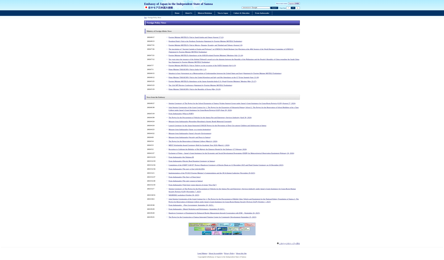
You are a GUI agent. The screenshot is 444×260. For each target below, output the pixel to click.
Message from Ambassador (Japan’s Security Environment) (190, 133)
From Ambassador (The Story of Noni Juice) (185, 177)
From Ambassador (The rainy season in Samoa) (186, 181)
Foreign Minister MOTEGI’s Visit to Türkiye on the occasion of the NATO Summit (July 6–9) (202, 65)
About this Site (241, 253)
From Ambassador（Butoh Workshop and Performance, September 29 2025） (197, 209)
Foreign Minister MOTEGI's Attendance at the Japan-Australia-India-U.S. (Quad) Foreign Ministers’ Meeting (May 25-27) (212, 81)
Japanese (294, 3)
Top (145, 17)
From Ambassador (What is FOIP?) (181, 114)
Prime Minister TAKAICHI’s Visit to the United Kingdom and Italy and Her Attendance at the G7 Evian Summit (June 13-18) (214, 77)
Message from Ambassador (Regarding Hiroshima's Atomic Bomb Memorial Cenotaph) (200, 121)
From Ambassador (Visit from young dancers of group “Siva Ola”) (193, 185)
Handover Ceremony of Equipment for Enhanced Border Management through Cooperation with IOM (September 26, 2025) (214, 213)
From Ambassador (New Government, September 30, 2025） (191, 205)
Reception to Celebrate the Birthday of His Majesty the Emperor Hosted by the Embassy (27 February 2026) (208, 149)
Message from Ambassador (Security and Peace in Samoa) (190, 137)
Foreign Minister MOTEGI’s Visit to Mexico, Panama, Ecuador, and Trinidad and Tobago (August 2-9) (205, 45)
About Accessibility (216, 253)
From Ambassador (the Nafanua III (181, 157)
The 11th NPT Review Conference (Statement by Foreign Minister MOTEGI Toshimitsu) (200, 85)
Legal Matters (202, 253)
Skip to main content (281, 3)
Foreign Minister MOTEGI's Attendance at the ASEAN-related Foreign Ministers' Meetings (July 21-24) (206, 55)
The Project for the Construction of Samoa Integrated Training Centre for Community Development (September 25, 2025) (212, 217)
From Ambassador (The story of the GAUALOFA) (187, 169)
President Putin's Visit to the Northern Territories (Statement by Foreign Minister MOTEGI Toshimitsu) (205, 41)
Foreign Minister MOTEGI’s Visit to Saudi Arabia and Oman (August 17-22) (196, 37)
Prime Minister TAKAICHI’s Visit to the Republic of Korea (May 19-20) (195, 89)
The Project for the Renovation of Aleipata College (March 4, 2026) (193, 141)
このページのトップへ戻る (289, 243)
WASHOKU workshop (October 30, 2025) (184, 195)
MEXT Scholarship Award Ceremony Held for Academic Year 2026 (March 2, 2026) (199, 145)
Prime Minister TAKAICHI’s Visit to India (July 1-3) (187, 69)
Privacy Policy (229, 253)
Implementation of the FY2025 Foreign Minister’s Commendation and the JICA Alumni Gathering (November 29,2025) (212, 173)
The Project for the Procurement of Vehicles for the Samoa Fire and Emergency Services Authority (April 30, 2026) (210, 117)
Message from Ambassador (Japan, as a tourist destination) (190, 129)
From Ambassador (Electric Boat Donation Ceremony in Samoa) (192, 161)
